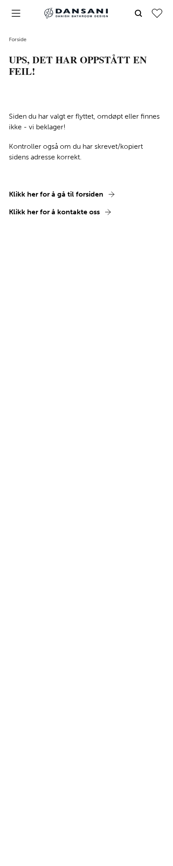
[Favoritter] (157, 13)
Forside (18, 39)
